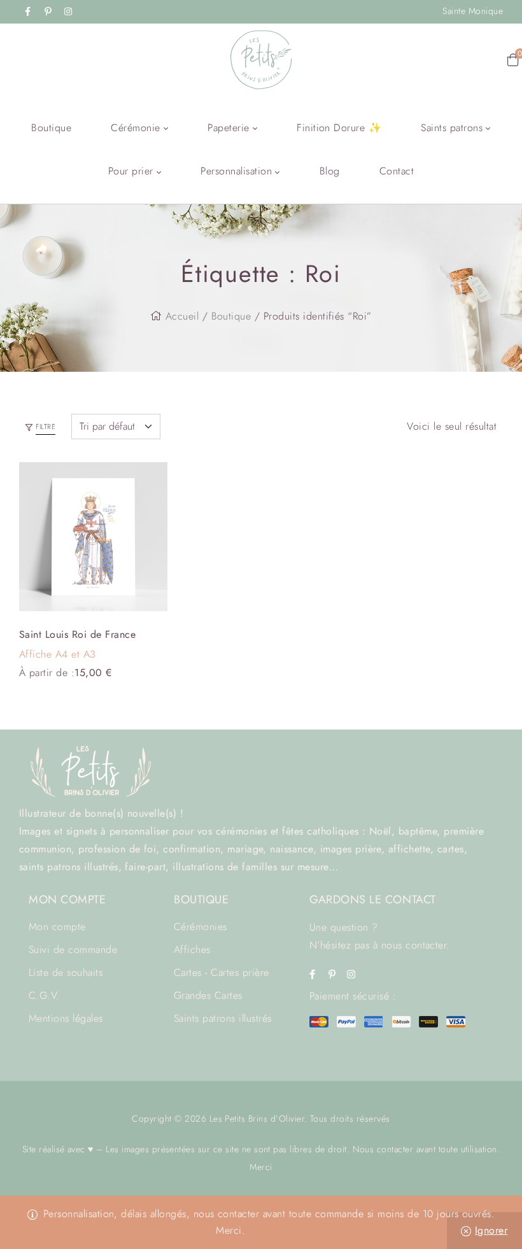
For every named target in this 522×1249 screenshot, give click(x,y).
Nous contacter (383, 1149)
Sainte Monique (472, 10)
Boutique (231, 316)
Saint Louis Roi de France (77, 634)
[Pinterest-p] (48, 11)
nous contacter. (415, 945)
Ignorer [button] (491, 1230)
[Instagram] (68, 11)
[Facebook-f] (28, 11)
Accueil (182, 316)
